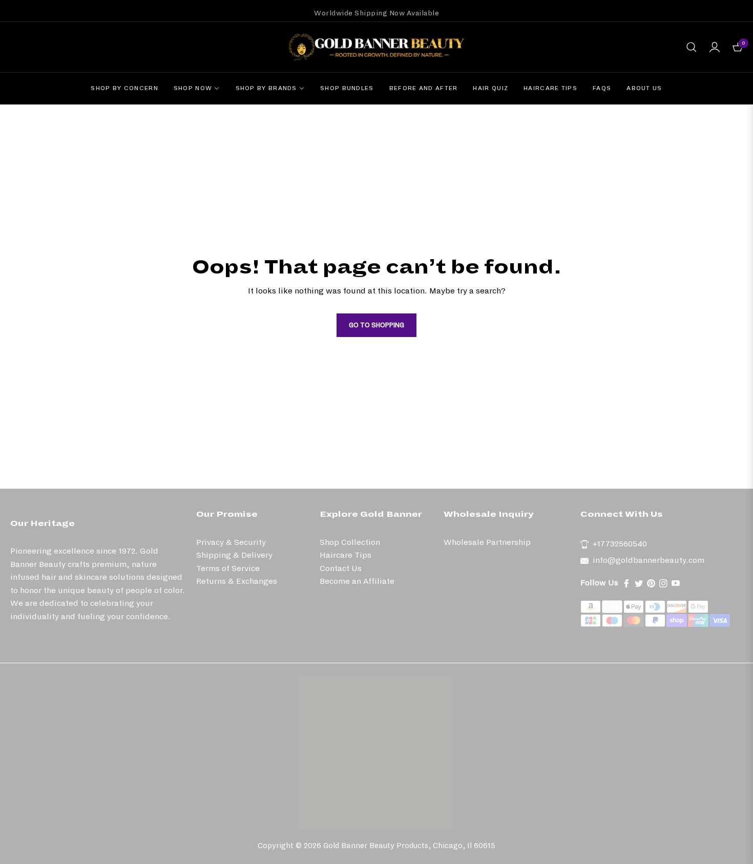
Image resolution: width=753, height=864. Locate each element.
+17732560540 (620, 543)
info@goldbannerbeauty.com (648, 560)
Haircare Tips (345, 555)
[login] (714, 47)
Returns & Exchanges (236, 581)
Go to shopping (376, 325)
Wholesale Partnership (487, 542)
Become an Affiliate (357, 581)
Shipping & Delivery (234, 555)
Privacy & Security (231, 542)
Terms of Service (228, 568)
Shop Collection (350, 542)
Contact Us (341, 568)
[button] (691, 47)
